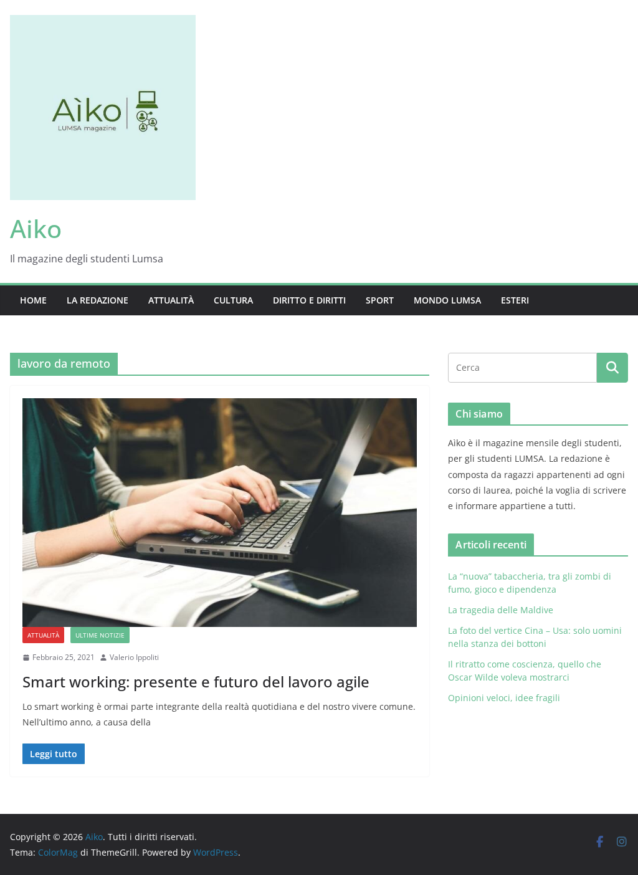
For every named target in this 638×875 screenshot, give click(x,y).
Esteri (515, 300)
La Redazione (97, 300)
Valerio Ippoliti (134, 657)
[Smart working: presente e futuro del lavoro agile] (219, 512)
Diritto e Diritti (309, 300)
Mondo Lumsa (447, 300)
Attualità (171, 300)
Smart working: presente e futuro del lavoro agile (195, 681)
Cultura (233, 300)
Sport (380, 300)
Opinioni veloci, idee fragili (504, 698)
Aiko (36, 228)
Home (33, 300)
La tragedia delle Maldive (502, 610)
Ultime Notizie (100, 635)
